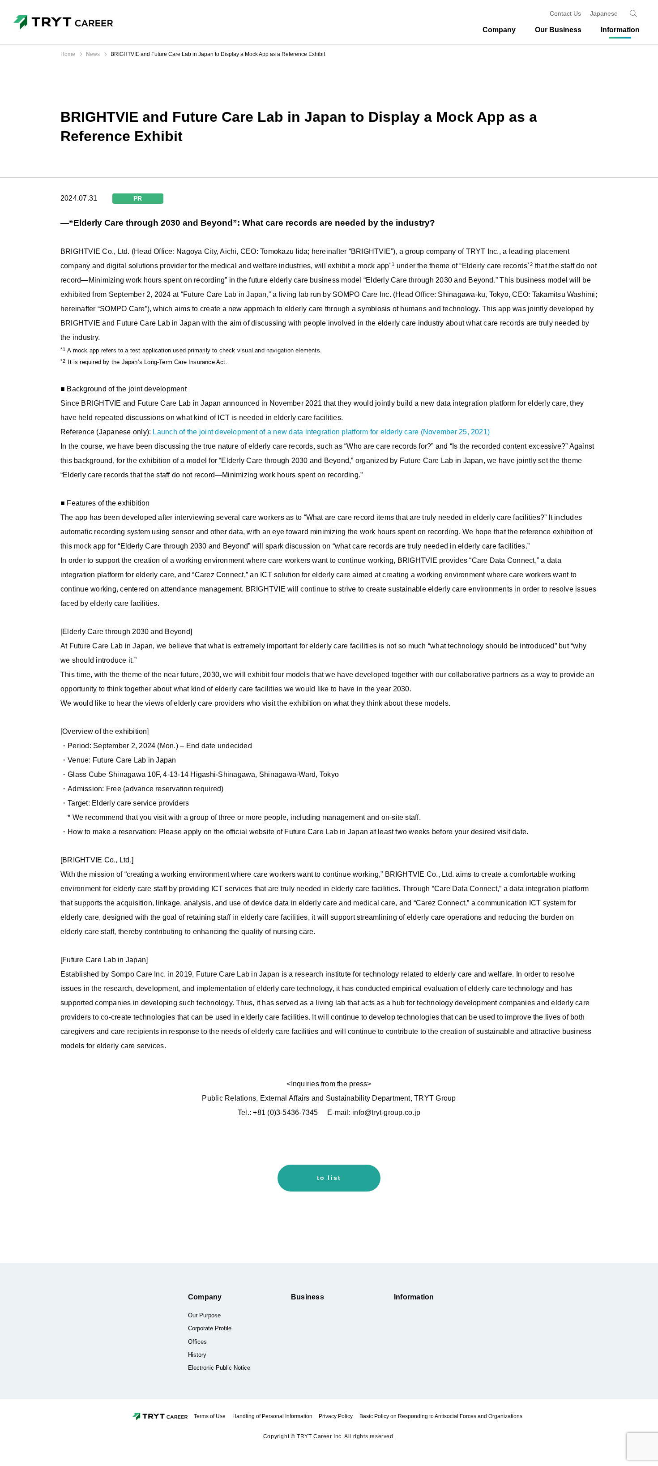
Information (414, 1297)
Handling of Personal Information (272, 1416)
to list (329, 1177)
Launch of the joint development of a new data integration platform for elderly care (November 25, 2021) (321, 432)
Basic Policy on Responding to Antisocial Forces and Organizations (440, 1416)
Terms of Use (210, 1416)
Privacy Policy (336, 1416)
